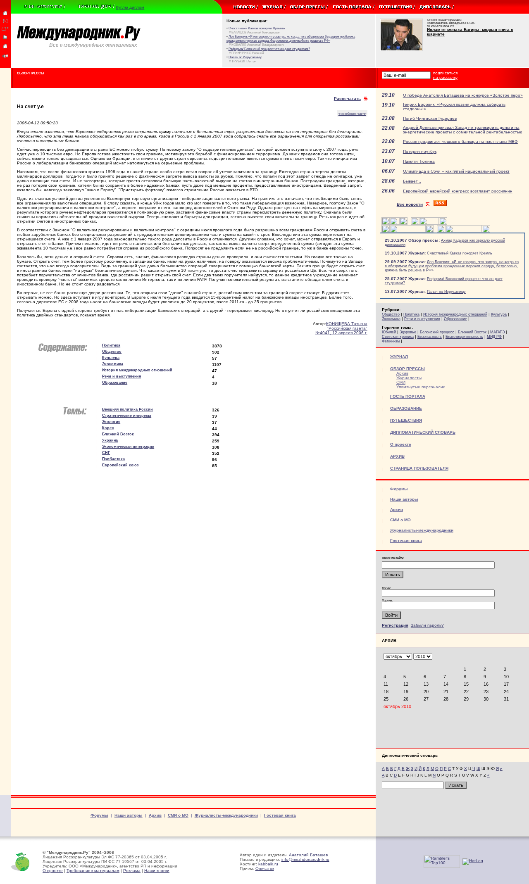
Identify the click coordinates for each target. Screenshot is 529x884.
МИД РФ (494, 337)
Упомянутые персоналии (421, 387)
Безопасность (429, 337)
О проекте (53, 870)
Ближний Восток (472, 332)
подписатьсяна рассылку (445, 75)
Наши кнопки (156, 870)
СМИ (400, 382)
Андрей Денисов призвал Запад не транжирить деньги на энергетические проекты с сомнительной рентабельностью (462, 129)
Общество (391, 314)
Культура (499, 314)
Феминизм (391, 341)
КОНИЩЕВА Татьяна (346, 323)
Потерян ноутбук (419, 151)
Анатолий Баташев (308, 855)
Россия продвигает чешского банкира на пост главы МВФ (460, 141)
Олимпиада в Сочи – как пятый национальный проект (456, 171)
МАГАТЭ (497, 332)
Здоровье (408, 332)
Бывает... (412, 181)
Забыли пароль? (427, 625)
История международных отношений (455, 314)
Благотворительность (464, 337)
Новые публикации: (246, 21)
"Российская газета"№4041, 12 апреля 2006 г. (341, 330)
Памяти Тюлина (419, 161)
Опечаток (264, 868)
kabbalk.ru (268, 864)
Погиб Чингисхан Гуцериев (430, 118)
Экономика (391, 319)
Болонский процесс (437, 332)
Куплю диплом (130, 7)
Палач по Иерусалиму (446, 292)
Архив (402, 373)
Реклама (132, 870)
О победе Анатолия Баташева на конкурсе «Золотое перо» (463, 95)
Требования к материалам (93, 870)
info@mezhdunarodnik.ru (305, 859)
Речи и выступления (422, 319)
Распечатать (347, 98)
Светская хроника (398, 337)
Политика (411, 314)
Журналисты (409, 377)
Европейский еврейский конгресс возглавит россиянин (457, 191)
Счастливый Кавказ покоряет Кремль (459, 253)
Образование (455, 319)
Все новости (410, 204)
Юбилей (389, 332)
